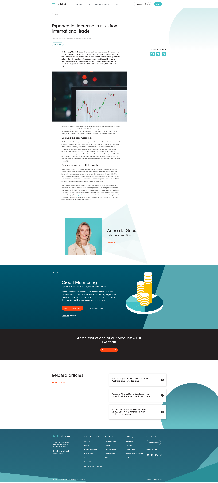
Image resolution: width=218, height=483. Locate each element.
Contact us (111, 243)
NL (150, 4)
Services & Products (82, 4)
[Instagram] (161, 455)
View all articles (58, 382)
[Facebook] (152, 455)
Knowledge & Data (102, 4)
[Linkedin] (148, 455)
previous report (83, 195)
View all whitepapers (69, 315)
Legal (149, 479)
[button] (152, 54)
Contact (117, 4)
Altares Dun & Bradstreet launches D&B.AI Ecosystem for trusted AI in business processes (129, 412)
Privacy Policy (157, 479)
